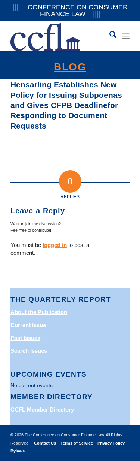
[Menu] (126, 36)
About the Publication (38, 312)
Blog (70, 67)
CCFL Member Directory (42, 409)
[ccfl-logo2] (58, 36)
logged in (55, 245)
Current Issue (28, 325)
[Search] (109, 36)
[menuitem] (109, 36)
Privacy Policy (111, 443)
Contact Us (45, 443)
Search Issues (28, 350)
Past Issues (25, 338)
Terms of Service (76, 443)
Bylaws (17, 451)
